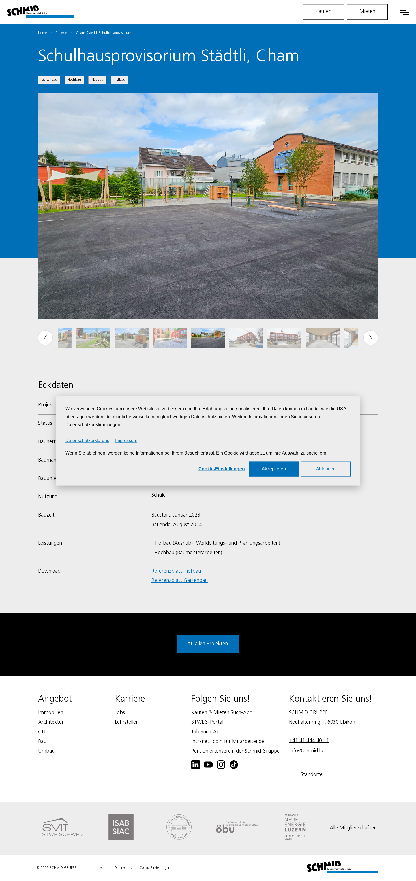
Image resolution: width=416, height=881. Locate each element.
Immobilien (50, 712)
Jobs (120, 712)
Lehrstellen (127, 722)
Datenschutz (123, 868)
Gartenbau (49, 80)
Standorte (312, 774)
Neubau (97, 80)
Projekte (61, 33)
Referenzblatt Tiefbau (176, 571)
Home (42, 33)
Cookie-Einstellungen (221, 468)
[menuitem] (93, 338)
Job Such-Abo (206, 731)
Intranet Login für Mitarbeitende (227, 741)
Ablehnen (326, 468)
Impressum (126, 440)
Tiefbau (119, 80)
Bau (42, 741)
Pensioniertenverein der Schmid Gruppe (235, 751)
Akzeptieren (274, 468)
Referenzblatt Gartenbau (179, 580)
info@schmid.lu (306, 750)
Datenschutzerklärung (87, 440)
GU (41, 731)
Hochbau (74, 80)
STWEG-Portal (207, 722)
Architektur (51, 722)
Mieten (367, 11)
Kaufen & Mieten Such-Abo (221, 712)
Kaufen (323, 11)
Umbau (46, 751)
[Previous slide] (45, 338)
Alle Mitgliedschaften (353, 828)
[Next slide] (371, 338)
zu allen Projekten (208, 643)
